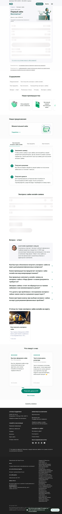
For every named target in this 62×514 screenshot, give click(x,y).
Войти (47, 4)
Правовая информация (15, 426)
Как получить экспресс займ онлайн (32, 81)
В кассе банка (35, 436)
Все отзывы (31, 395)
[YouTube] (44, 443)
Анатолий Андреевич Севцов (28, 246)
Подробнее (15, 132)
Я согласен (55, 510)
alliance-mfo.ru (12, 480)
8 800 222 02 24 (13, 414)
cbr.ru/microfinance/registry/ (15, 469)
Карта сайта (12, 436)
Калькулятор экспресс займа (39, 86)
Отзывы (36, 90)
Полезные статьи (26, 90)
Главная (13, 7)
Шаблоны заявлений (14, 428)
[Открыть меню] (52, 4)
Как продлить (14, 86)
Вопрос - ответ (14, 90)
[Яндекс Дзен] (39, 443)
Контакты (11, 434)
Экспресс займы (46, 90)
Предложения (14, 81)
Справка (11, 431)
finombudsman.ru (13, 486)
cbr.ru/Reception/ (13, 474)
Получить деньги (31, 391)
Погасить (39, 4)
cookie (39, 508)
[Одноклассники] (42, 443)
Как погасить (24, 86)
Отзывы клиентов (13, 439)
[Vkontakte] (33, 443)
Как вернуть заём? (37, 431)
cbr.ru (10, 463)
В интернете (35, 434)
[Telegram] (36, 443)
